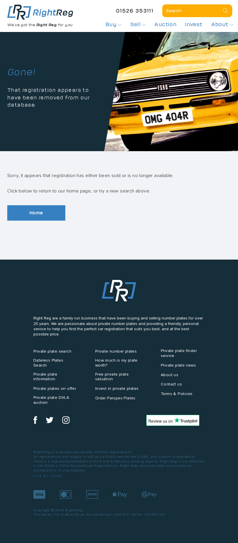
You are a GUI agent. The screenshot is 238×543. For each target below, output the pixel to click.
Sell (136, 24)
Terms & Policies (176, 394)
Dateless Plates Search (48, 362)
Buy (112, 24)
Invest (193, 24)
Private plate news (178, 365)
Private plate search (52, 351)
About (220, 24)
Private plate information (45, 376)
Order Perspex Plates (115, 398)
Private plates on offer (54, 388)
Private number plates (116, 351)
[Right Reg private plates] (40, 12)
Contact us (171, 384)
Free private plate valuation (112, 376)
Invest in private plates (117, 388)
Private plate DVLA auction (51, 400)
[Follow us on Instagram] (66, 422)
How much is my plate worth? (116, 362)
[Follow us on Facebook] (35, 422)
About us (169, 375)
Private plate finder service (179, 353)
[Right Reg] (119, 292)
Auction (165, 24)
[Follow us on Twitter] (49, 422)
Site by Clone (48, 476)
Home (36, 212)
